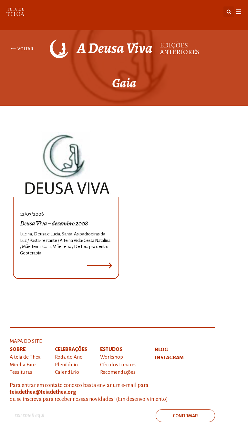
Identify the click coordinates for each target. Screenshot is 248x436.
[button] (228, 11)
